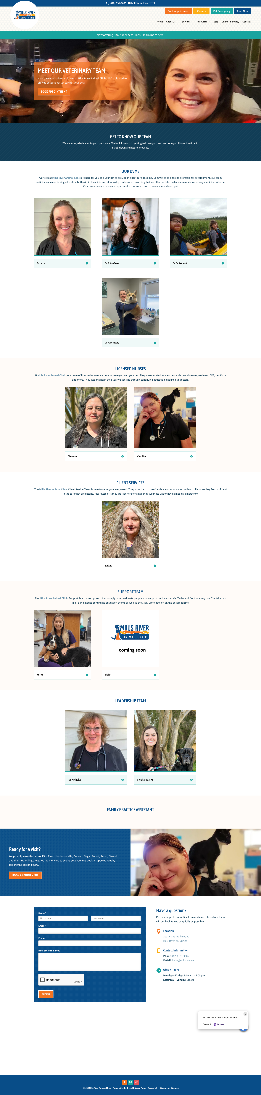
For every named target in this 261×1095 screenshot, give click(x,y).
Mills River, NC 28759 (175, 941)
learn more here (153, 35)
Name (42, 913)
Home (160, 21)
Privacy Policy (139, 1088)
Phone (41, 938)
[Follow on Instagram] (130, 1082)
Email (42, 925)
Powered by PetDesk (122, 1088)
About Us (171, 21)
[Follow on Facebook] (124, 1082)
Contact (246, 21)
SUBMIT (46, 994)
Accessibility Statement (158, 1088)
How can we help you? (50, 950)
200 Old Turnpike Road (176, 936)
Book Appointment (54, 91)
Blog (216, 21)
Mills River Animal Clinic (92, 78)
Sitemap (175, 1088)
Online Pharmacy (230, 21)
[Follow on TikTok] (136, 1082)
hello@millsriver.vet (183, 960)
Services (186, 21)
